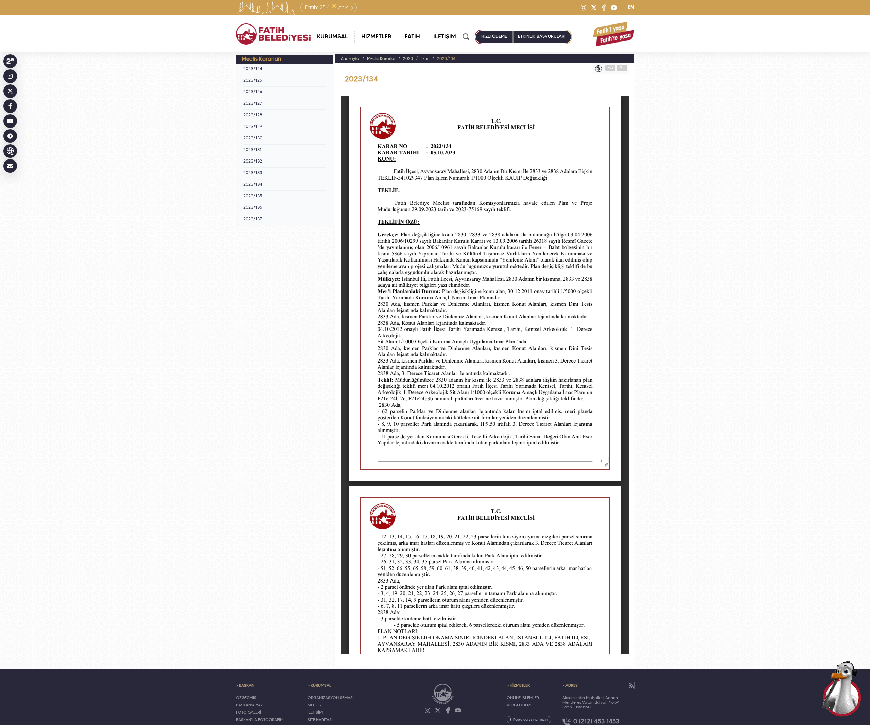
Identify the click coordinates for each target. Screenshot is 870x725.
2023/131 (252, 150)
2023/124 (252, 69)
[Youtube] (614, 7)
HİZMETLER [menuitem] (376, 36)
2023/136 (252, 208)
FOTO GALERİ (248, 712)
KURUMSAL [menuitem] (332, 36)
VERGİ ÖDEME (520, 705)
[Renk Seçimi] (600, 68)
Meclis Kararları (382, 59)
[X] (594, 7)
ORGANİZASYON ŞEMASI (331, 698)
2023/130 (252, 138)
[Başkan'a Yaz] (10, 166)
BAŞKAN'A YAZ (249, 705)
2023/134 (252, 185)
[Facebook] (604, 7)
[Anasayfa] (273, 34)
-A (610, 68)
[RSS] (631, 685)
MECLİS (314, 705)
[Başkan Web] (10, 151)
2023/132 (252, 161)
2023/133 (252, 173)
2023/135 (252, 196)
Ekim (425, 59)
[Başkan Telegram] (10, 136)
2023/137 (252, 219)
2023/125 (252, 81)
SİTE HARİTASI (320, 720)
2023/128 (252, 115)
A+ (622, 68)
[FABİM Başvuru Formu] (842, 688)
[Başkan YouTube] (10, 121)
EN (631, 7)
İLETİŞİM (315, 712)
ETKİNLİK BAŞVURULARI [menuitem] (542, 37)
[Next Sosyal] (10, 61)
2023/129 (252, 127)
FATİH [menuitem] (412, 36)
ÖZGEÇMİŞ (246, 698)
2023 (408, 59)
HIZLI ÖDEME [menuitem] (494, 37)
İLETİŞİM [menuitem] (444, 36)
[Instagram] (583, 7)
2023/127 (252, 104)
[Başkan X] (10, 91)
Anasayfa (350, 59)
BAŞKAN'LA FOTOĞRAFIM (259, 720)
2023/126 (252, 92)
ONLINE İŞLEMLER (523, 698)
